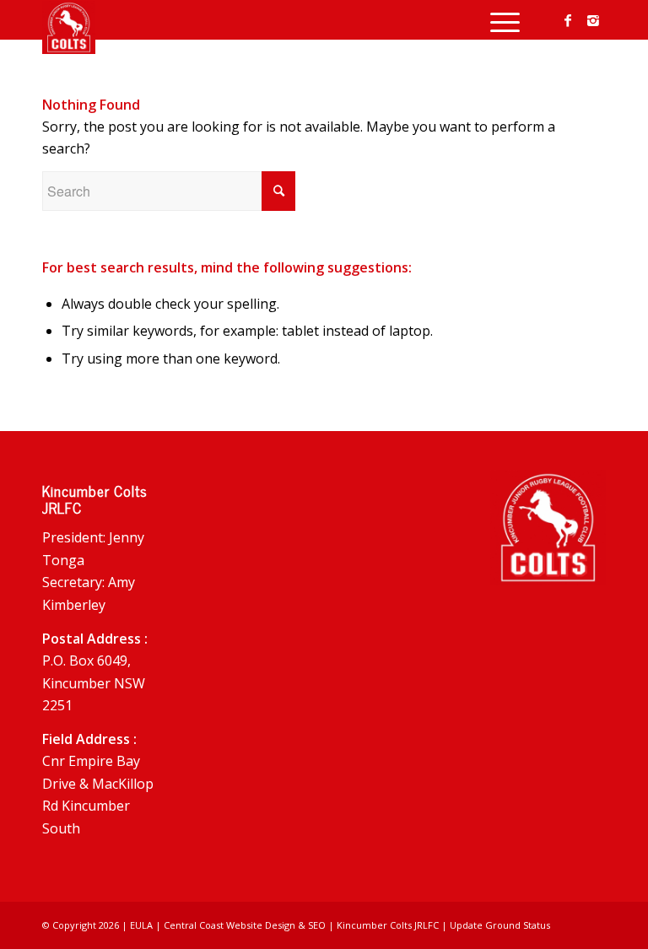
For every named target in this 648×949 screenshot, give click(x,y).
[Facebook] (567, 20)
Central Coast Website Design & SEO (245, 925)
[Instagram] (593, 20)
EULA (141, 925)
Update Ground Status (500, 925)
